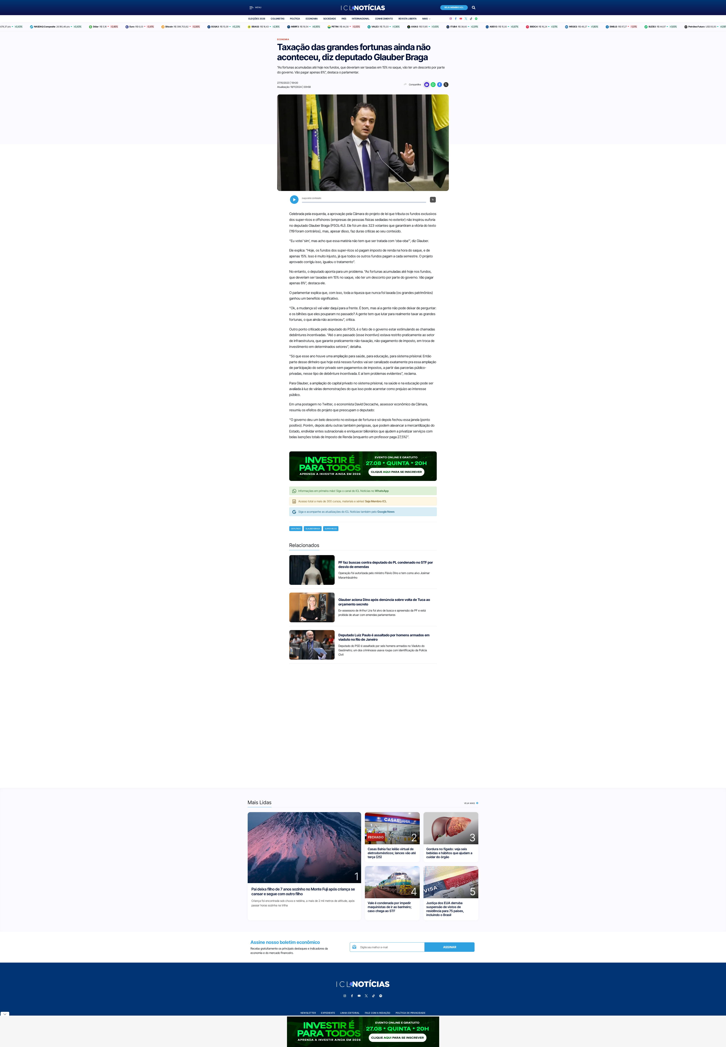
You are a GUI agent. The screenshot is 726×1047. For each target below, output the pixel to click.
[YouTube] (461, 18)
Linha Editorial (350, 1012)
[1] (304, 847)
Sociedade (329, 18)
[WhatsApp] (433, 84)
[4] (392, 882)
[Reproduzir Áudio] (294, 199)
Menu (258, 7)
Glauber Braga (313, 528)
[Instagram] (450, 18)
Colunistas (277, 18)
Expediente (328, 1012)
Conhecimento (384, 18)
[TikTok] (471, 18)
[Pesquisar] (473, 7)
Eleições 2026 (256, 18)
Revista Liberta (408, 18)
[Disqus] (363, 722)
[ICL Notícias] (363, 7)
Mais (425, 18)
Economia (312, 18)
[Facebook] (456, 18)
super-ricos (331, 528)
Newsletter (308, 1012)
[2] (392, 828)
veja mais (470, 803)
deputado (296, 528)
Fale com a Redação (377, 1012)
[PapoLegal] (426, 84)
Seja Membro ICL (454, 7)
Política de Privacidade (411, 1012)
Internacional (360, 18)
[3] (451, 828)
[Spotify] (476, 18)
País (344, 18)
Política (295, 18)
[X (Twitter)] (466, 18)
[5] (451, 882)
